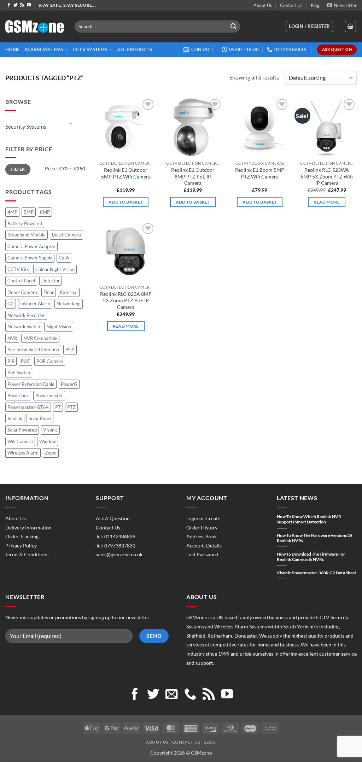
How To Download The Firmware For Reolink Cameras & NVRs (311, 557)
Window (47, 441)
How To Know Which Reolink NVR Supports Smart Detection (309, 519)
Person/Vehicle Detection (33, 349)
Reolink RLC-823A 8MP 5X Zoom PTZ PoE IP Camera (126, 300)
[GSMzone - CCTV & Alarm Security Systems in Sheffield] (34, 26)
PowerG (69, 384)
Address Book (201, 536)
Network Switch (23, 326)
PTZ (71, 407)
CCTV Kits (18, 269)
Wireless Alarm (23, 453)
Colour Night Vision (55, 269)
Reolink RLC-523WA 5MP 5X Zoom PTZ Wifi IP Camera (326, 176)
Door (48, 292)
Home (12, 49)
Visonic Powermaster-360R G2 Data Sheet (316, 572)
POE (25, 361)
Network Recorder (26, 315)
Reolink (14, 418)
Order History (201, 527)
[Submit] (233, 26)
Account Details (204, 546)
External (68, 292)
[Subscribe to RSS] (22, 5)
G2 (10, 303)
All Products (134, 49)
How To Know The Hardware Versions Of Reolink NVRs (314, 538)
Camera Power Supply (29, 257)
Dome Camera (22, 292)
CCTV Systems (90, 49)
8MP (45, 212)
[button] (342, 5)
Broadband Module (26, 235)
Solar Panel (40, 418)
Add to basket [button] (126, 202)
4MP (12, 212)
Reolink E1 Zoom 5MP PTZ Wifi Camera (259, 173)
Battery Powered (24, 223)
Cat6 (64, 257)
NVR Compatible (40, 338)
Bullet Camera (66, 235)
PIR (10, 361)
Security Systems (25, 126)
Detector (50, 280)
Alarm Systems (43, 49)
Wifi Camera (20, 441)
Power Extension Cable (30, 384)
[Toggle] (71, 123)
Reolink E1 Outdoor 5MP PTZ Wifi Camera (126, 173)
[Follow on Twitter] (15, 5)
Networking (69, 303)
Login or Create (203, 518)
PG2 (70, 349)
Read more (327, 202)
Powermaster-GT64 (28, 407)
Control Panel (21, 280)
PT (58, 407)
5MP (29, 212)
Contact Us (291, 5)
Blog (315, 5)
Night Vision (58, 326)
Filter (18, 169)
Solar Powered (22, 430)
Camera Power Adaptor (31, 246)
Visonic (50, 430)
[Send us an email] (171, 695)
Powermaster (49, 395)
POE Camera (49, 361)
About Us (262, 5)
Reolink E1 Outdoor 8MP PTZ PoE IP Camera (193, 176)
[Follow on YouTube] (29, 5)
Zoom (51, 453)
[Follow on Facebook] (9, 5)
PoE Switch (18, 372)
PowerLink (18, 395)
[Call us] (190, 695)
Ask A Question (113, 518)
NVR (12, 338)
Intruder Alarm (35, 303)
